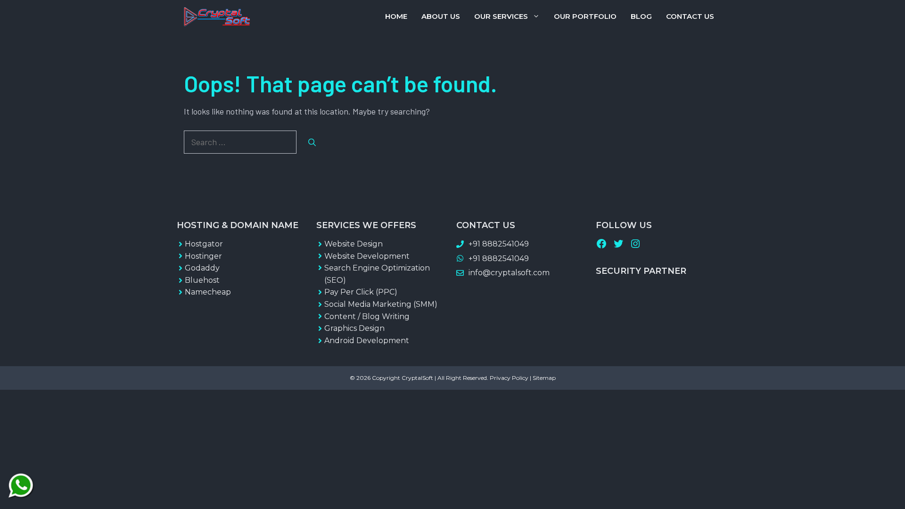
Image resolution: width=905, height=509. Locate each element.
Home (396, 16)
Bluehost (202, 280)
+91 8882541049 (499, 243)
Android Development (366, 340)
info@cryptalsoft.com (509, 272)
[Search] (312, 142)
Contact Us (690, 16)
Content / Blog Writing (367, 316)
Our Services (501, 16)
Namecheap (208, 291)
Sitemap (544, 377)
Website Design (353, 243)
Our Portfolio (585, 16)
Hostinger (203, 256)
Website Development (367, 256)
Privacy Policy (509, 377)
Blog (641, 16)
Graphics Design (354, 328)
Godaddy (202, 267)
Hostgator (204, 243)
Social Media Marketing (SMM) (380, 304)
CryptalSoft (417, 377)
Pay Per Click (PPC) (360, 291)
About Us (440, 16)
